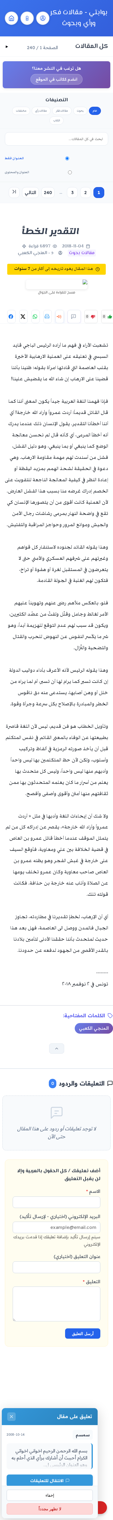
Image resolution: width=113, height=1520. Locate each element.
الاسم (93, 1191)
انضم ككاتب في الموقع (56, 79)
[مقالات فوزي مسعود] (42, 18)
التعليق (91, 1281)
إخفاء (50, 1495)
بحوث (80, 111)
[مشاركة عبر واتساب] (35, 316)
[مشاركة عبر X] (23, 316)
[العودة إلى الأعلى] (56, 1048)
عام (95, 111)
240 (48, 192)
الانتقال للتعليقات (47, 1480)
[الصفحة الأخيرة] (14, 192)
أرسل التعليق (83, 1333)
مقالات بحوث (82, 253)
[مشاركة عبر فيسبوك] (11, 316)
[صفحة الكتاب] (27, 18)
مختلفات (21, 111)
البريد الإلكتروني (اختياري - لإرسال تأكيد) (56, 1230)
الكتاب (56, 120)
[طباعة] (47, 316)
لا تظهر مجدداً (50, 1509)
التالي (30, 192)
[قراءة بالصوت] (59, 316)
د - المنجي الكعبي (35, 253)
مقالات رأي (41, 111)
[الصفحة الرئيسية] (11, 18)
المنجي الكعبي (94, 1028)
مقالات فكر (62, 111)
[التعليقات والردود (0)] (74, 316)
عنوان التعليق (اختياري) (77, 1256)
